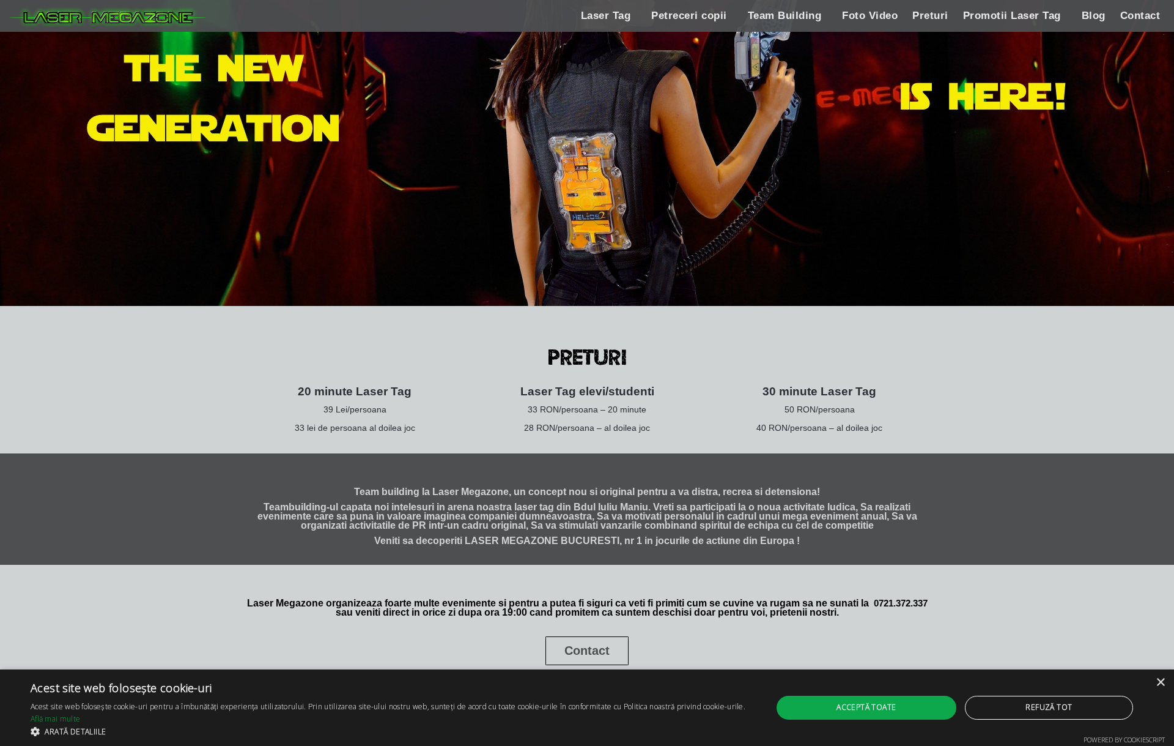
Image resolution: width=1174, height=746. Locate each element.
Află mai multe (55, 719)
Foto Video (870, 15)
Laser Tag (606, 15)
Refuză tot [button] (1048, 707)
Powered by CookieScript (1124, 739)
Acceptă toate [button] (866, 707)
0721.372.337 (901, 603)
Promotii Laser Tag (1012, 15)
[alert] (587, 708)
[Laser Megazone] (107, 17)
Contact (1140, 15)
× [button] (1160, 682)
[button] (390, 731)
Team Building (785, 15)
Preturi (930, 15)
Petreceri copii (689, 15)
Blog (1094, 15)
